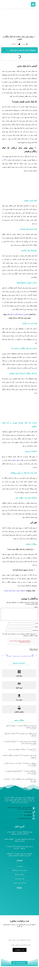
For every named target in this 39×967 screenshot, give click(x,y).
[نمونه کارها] (19, 683)
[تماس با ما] (19, 695)
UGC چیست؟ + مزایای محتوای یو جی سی (22, 749)
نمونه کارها (19, 688)
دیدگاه (35, 607)
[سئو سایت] (19, 671)
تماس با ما (19, 700)
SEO (5, 160)
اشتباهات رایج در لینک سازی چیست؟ (14, 590)
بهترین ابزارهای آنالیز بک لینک (18, 314)
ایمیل (36, 626)
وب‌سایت (35, 630)
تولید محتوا (16, 460)
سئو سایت (19, 676)
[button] (33, 4)
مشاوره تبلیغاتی (19, 712)
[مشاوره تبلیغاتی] (19, 707)
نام (36, 623)
